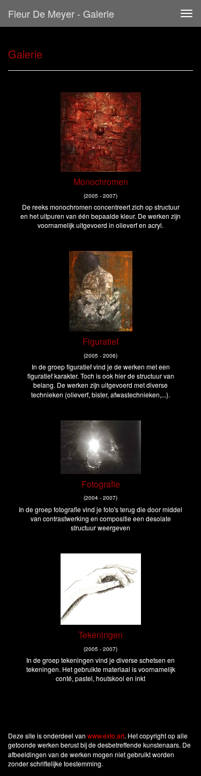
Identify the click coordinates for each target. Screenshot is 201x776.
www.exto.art (105, 735)
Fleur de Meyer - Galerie (61, 13)
